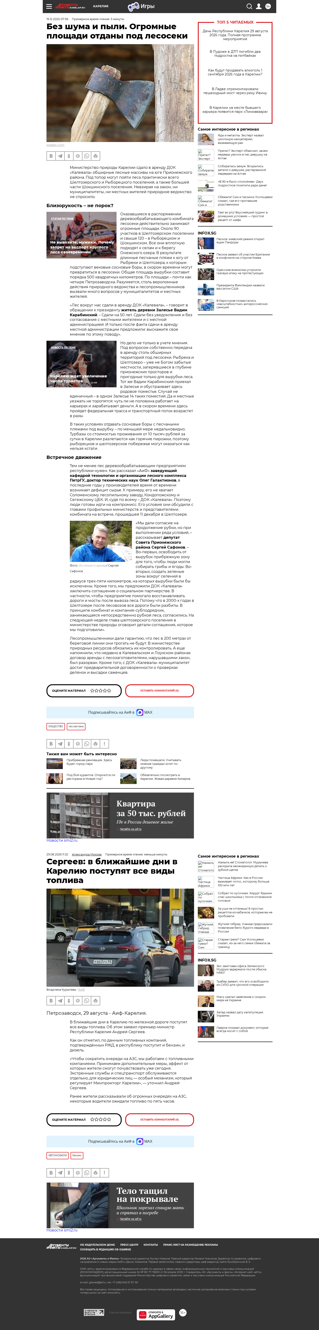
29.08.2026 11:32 (57, 854)
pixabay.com (55, 145)
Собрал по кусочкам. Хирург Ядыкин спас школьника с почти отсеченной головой (245, 896)
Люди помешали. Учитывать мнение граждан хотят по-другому (160, 763)
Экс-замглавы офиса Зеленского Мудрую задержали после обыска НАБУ (241, 969)
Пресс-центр (129, 1244)
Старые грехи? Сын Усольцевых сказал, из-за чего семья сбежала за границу (244, 943)
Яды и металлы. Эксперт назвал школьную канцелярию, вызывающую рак (241, 139)
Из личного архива (92, 565)
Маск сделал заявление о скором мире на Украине (241, 998)
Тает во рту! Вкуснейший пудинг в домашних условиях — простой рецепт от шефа (243, 216)
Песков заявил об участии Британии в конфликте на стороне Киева (243, 256)
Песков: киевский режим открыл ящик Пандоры (240, 241)
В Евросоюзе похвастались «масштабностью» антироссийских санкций (242, 304)
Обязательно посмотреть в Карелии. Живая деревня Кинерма (165, 776)
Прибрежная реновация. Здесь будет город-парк (89, 762)
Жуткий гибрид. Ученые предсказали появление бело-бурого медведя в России (245, 927)
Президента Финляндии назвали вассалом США (240, 287)
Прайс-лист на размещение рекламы (190, 1244)
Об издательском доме (97, 1244)
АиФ (81, 989)
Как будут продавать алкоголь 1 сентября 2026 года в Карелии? (235, 72)
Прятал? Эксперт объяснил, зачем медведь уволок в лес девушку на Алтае (243, 154)
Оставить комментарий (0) (159, 690)
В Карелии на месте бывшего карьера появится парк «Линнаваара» (235, 110)
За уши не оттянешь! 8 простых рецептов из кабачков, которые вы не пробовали (245, 912)
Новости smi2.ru (62, 840)
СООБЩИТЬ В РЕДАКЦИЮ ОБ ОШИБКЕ (105, 1249)
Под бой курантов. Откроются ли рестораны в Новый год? (91, 776)
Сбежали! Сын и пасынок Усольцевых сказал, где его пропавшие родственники (245, 200)
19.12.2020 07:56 (57, 19)
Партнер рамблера (120, 1312)
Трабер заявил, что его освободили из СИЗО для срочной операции (242, 983)
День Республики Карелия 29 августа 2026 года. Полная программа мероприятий (235, 35)
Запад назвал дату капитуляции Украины (239, 1014)
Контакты (151, 1244)
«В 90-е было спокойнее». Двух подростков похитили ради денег (242, 183)
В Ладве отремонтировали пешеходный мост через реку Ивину (235, 91)
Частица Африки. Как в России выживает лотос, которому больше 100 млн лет (243, 881)
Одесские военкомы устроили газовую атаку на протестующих (239, 271)
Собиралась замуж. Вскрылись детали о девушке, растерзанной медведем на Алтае (242, 169)
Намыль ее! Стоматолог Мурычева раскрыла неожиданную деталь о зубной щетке (243, 866)
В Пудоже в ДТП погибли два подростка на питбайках (235, 54)
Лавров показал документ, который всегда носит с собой (242, 1029)
